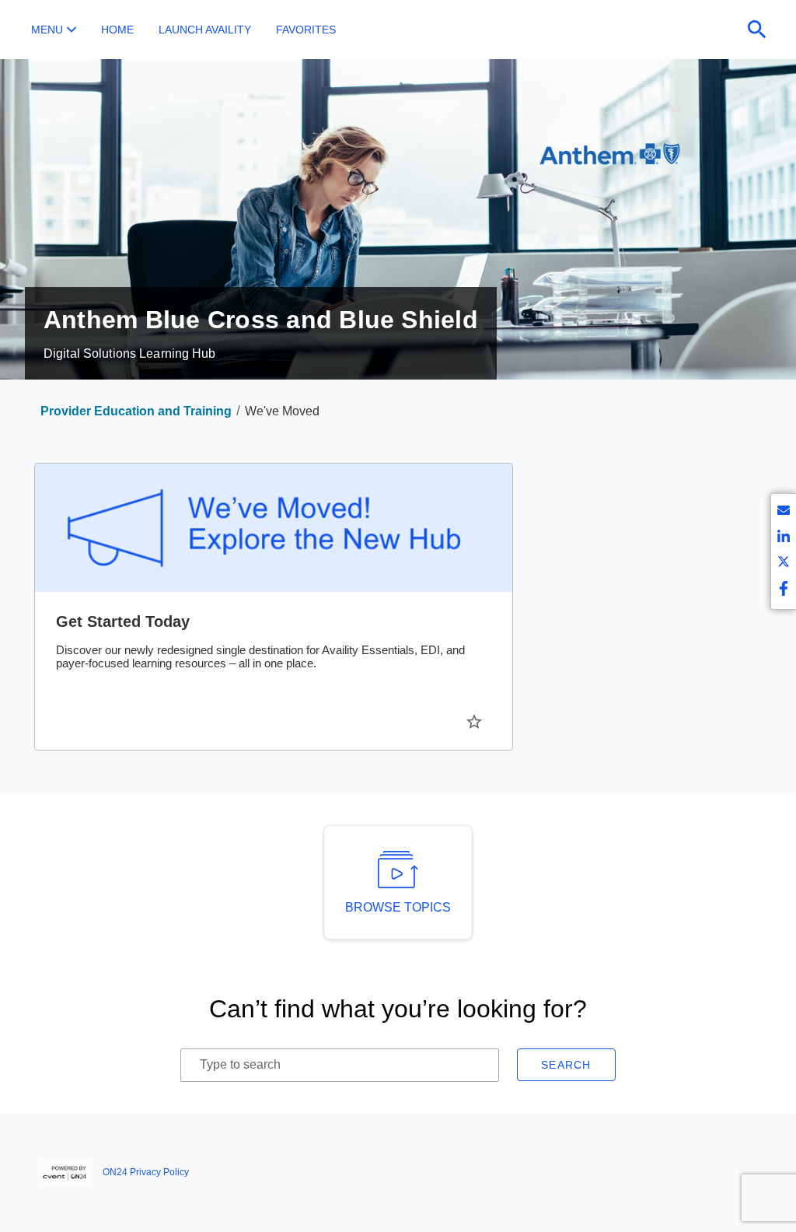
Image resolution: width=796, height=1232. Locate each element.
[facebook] (783, 590)
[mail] (783, 513)
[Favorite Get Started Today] (474, 722)
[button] (53, 29)
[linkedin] (783, 539)
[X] (783, 564)
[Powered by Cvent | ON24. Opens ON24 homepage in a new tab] (66, 1173)
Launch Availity (205, 29)
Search (566, 1065)
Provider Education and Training (136, 411)
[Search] (757, 29)
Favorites (306, 29)
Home (117, 29)
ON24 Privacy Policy (146, 1172)
